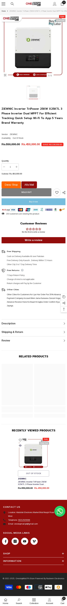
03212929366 (24, 520)
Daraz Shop (11, 184)
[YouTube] (24, 541)
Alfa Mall (29, 184)
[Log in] (54, 4)
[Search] (12, 4)
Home (4, 11)
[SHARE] (63, 192)
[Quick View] (20, 445)
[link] (17, 411)
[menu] (3, 4)
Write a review (33, 240)
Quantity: (5, 161)
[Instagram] (15, 541)
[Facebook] (5, 541)
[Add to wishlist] (57, 192)
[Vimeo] (34, 541)
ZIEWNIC (14, 134)
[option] (33, 47)
